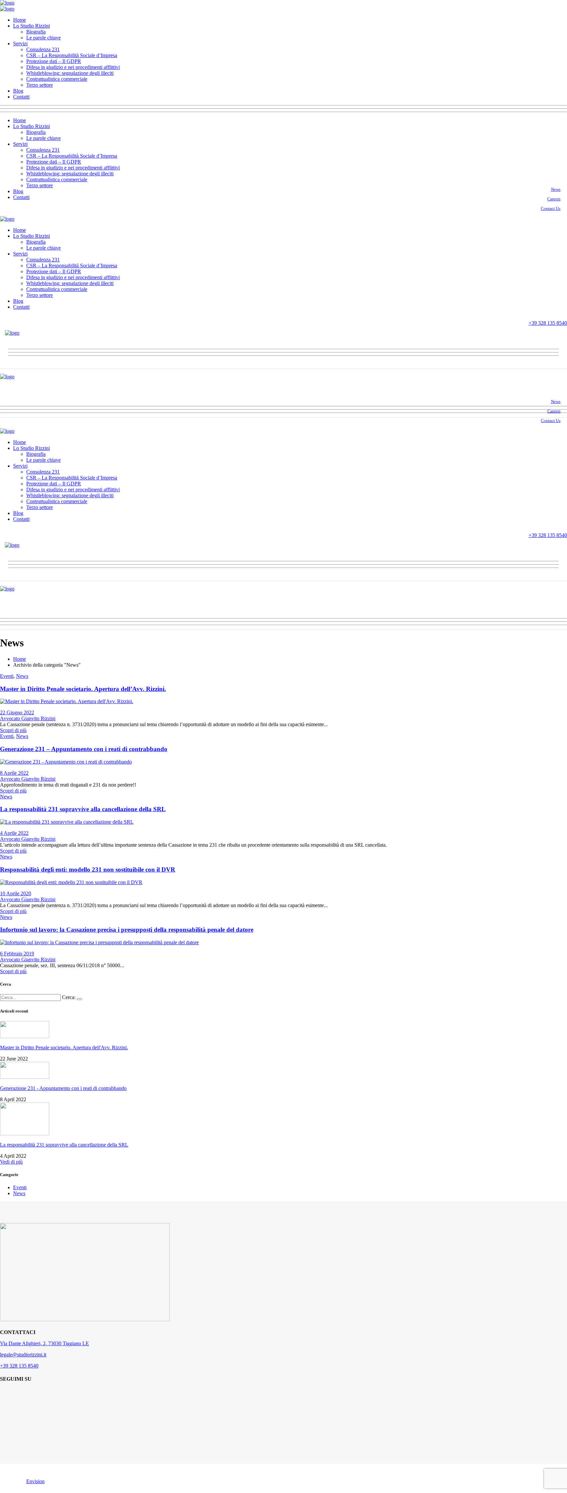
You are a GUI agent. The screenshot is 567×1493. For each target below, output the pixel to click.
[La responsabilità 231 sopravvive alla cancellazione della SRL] (67, 822)
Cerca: (68, 997)
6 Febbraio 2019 (17, 953)
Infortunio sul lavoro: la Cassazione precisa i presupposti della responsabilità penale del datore (126, 929)
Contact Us (550, 208)
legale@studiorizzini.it (23, 1354)
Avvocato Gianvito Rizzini (27, 718)
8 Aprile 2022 (14, 773)
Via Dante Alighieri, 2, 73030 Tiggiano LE (44, 1343)
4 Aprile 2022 (14, 833)
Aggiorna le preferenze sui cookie (152, 1481)
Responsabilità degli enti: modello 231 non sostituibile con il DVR (87, 869)
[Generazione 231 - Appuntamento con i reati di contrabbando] (66, 762)
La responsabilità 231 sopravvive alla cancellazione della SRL (83, 809)
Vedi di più (11, 1162)
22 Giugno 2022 (17, 712)
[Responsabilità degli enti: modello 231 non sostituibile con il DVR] (71, 882)
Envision (35, 1481)
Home (19, 659)
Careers (553, 198)
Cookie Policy (98, 1481)
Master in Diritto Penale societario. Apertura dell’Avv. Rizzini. (83, 688)
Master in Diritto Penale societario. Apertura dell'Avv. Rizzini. (64, 1047)
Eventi (6, 676)
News (555, 189)
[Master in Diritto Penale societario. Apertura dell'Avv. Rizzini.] (66, 701)
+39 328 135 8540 (19, 1366)
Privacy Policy (64, 1481)
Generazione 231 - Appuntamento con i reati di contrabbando (63, 1088)
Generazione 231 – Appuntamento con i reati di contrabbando (83, 749)
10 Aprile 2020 (15, 893)
